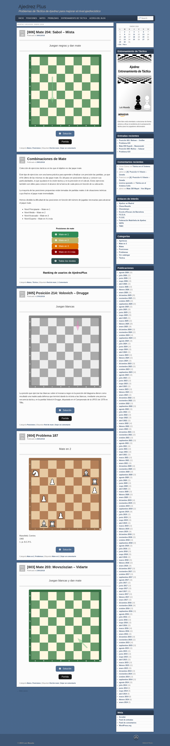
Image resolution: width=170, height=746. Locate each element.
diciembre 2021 (125, 432)
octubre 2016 (124, 608)
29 (120, 42)
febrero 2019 (124, 529)
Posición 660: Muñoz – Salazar (131, 149)
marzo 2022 (123, 423)
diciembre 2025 (125, 295)
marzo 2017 (123, 594)
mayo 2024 (123, 349)
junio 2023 (123, 381)
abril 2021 (123, 455)
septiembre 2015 (125, 645)
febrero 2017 (124, 597)
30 (125, 42)
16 (125, 37)
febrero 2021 (124, 460)
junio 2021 (123, 449)
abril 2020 (123, 489)
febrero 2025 (124, 324)
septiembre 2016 (125, 611)
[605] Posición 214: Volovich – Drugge (58, 293)
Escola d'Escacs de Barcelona (131, 212)
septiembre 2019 (125, 509)
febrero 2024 (124, 358)
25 (134, 39)
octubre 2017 (124, 574)
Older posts (22, 691)
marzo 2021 (123, 458)
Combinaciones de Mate (46, 159)
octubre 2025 (124, 301)
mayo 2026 (123, 281)
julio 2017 (123, 583)
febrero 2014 (124, 700)
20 (143, 37)
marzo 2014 (123, 697)
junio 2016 (123, 620)
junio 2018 (123, 551)
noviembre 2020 (125, 469)
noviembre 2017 (125, 571)
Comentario (63, 282)
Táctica (35, 282)
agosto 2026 (124, 273)
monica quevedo (126, 183)
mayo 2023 (123, 384)
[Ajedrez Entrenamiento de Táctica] (134, 111)
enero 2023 (123, 395)
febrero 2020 (124, 495)
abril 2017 (123, 591)
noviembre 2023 (125, 366)
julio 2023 (123, 378)
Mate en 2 (30, 556)
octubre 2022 (124, 403)
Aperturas (123, 241)
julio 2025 (123, 309)
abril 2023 (123, 386)
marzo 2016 (123, 628)
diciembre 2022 (125, 398)
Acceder (122, 717)
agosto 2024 (124, 341)
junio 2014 (123, 688)
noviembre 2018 (125, 537)
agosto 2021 (124, 443)
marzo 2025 (123, 321)
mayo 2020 (123, 486)
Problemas (53, 18)
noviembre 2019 (125, 503)
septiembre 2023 (125, 372)
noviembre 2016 (125, 606)
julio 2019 (123, 514)
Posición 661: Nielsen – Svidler (132, 140)
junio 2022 (123, 415)
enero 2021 (123, 463)
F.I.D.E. (122, 217)
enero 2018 (123, 566)
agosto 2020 (124, 477)
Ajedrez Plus (32, 6)
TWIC (121, 226)
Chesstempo (124, 209)
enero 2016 (123, 634)
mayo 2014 (123, 691)
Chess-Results (125, 206)
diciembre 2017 (125, 569)
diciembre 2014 (125, 671)
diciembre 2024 (125, 330)
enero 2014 (123, 702)
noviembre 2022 (125, 401)
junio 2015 (123, 654)
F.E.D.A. (122, 215)
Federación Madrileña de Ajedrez (132, 220)
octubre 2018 (124, 540)
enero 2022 (123, 429)
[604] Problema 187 (42, 435)
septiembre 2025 (125, 304)
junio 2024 (123, 347)
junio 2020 (123, 483)
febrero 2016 (124, 631)
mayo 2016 (123, 623)
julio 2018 (123, 549)
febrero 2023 (124, 392)
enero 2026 (123, 293)
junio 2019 (123, 517)
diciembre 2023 (125, 364)
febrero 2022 (124, 426)
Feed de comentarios (127, 723)
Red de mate (54, 148)
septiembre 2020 (125, 475)
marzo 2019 (123, 526)
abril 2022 (123, 421)
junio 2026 (123, 278)
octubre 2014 (124, 677)
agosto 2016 (124, 614)
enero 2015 (123, 668)
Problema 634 (124, 143)
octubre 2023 (124, 369)
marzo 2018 (123, 560)
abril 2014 (123, 694)
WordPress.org (125, 726)
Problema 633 (124, 152)
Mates (42, 18)
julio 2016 (123, 617)
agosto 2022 (124, 409)
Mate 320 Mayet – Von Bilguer (139, 189)
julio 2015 (123, 651)
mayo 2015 (123, 657)
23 (125, 39)
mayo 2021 (123, 452)
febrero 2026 (124, 290)
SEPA (121, 223)
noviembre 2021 (125, 435)
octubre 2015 (124, 643)
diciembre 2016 (125, 603)
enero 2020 (123, 497)
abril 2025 (123, 318)
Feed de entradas (126, 720)
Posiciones (31, 18)
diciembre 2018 (125, 534)
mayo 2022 (123, 418)
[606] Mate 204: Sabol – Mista (50, 32)
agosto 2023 (124, 375)
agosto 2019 (124, 512)
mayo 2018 (123, 554)
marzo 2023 (123, 389)
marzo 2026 (123, 287)
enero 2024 (123, 361)
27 (143, 39)
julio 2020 (123, 480)
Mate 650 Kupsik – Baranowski (131, 146)
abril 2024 (123, 352)
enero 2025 (123, 327)
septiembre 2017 (125, 577)
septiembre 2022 (125, 406)
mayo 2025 (123, 315)
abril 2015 (123, 660)
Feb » (125, 44)
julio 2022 (123, 412)
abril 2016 (123, 625)
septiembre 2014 (125, 680)
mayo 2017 (123, 588)
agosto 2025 (124, 307)
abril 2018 (123, 557)
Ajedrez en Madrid (126, 203)
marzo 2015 (123, 663)
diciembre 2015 (125, 637)
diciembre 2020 (125, 466)
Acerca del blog (97, 18)
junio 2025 (123, 312)
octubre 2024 (124, 335)
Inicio (21, 18)
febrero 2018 (124, 563)
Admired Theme (148, 743)
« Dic (120, 44)
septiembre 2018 (125, 543)
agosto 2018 (124, 546)
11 (134, 34)
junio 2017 (123, 586)
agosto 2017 (124, 580)
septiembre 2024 (125, 338)
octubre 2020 (124, 472)
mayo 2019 (123, 520)
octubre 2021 (124, 438)
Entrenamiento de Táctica (74, 18)
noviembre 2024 (125, 332)
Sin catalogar (124, 255)
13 (143, 34)
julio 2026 (123, 275)
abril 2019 (123, 523)
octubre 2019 (124, 506)
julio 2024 (123, 344)
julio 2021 (123, 446)
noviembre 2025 (125, 298)
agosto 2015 (124, 648)
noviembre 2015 (125, 640)
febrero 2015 (124, 665)
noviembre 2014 (125, 674)
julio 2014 (123, 685)
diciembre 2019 (125, 500)
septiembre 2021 (125, 440)
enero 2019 (123, 532)
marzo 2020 (123, 492)
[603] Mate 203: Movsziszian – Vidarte (57, 567)
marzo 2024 (123, 355)
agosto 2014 (124, 682)
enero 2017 (123, 600)
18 (134, 37)
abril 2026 (123, 284)
